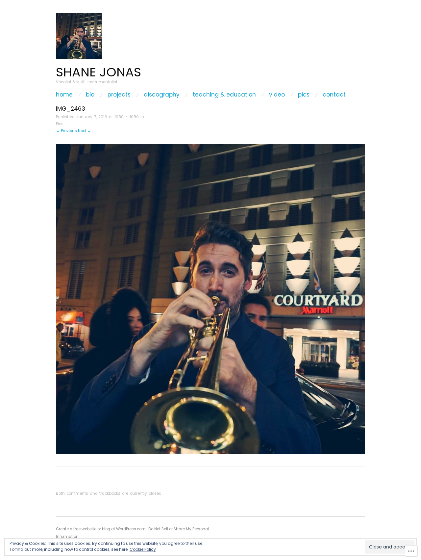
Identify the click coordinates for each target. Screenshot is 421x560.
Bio (90, 95)
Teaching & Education (224, 95)
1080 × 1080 (126, 117)
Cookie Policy (143, 549)
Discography (162, 95)
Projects (119, 95)
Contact (334, 95)
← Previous (66, 130)
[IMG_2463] (210, 299)
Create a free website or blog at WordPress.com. (101, 529)
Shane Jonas (98, 72)
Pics (304, 95)
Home (64, 95)
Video (277, 95)
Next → (84, 130)
